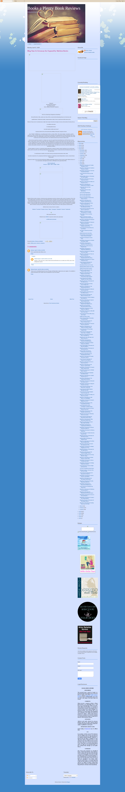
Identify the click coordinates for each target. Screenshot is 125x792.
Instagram (54, 209)
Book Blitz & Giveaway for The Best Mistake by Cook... (86, 206)
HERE (47, 216)
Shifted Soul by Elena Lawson (86, 268)
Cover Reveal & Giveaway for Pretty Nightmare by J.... (86, 263)
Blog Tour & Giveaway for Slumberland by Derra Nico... (86, 257)
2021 (80, 147)
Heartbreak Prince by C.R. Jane (86, 264)
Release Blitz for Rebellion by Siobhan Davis (86, 439)
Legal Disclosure (37, 44)
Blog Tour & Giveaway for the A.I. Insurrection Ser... (86, 362)
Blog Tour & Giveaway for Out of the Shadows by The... (86, 444)
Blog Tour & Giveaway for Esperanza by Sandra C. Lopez (87, 185)
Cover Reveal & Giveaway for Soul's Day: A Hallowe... (86, 332)
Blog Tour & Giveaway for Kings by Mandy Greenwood (87, 223)
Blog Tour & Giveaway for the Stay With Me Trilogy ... (87, 455)
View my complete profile (89, 52)
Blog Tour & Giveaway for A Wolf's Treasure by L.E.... (87, 376)
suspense (43, 243)
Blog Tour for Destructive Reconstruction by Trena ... (86, 306)
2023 (80, 143)
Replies (33, 256)
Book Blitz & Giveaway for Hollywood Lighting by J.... (86, 249)
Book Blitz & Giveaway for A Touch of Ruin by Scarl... (87, 260)
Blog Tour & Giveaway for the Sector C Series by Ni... (86, 365)
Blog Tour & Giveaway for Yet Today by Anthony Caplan (86, 327)
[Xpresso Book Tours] (88, 597)
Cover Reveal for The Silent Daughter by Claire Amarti (86, 279)
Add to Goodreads (51, 163)
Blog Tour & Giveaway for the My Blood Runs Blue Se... (86, 482)
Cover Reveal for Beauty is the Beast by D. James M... (86, 387)
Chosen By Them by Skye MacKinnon (85, 188)
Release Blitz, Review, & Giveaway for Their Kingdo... (87, 177)
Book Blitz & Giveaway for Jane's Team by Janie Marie (87, 476)
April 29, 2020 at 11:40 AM (43, 269)
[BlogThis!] (47, 241)
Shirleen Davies (37, 258)
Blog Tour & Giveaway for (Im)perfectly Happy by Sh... (86, 303)
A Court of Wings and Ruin (86, 104)
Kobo (58, 164)
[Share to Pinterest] (51, 241)
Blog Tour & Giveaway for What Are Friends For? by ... (87, 182)
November (82, 151)
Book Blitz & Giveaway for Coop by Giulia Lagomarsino (87, 368)
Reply (32, 253)
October (82, 153)
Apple (49, 164)
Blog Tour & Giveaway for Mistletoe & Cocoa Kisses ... (87, 490)
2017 (80, 514)
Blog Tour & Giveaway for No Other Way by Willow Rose (87, 442)
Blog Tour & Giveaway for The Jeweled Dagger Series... (86, 453)
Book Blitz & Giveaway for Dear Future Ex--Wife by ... (86, 309)
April (81, 163)
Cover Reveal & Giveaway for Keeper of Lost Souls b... (86, 360)
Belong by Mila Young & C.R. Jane (87, 266)
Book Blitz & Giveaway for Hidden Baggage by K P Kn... (87, 447)
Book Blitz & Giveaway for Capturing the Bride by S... (86, 425)
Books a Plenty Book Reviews (53, 8)
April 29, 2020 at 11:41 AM (46, 258)
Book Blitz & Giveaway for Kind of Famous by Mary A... (87, 428)
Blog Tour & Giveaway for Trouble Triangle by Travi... (87, 166)
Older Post (72, 299)
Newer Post (31, 299)
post (35, 243)
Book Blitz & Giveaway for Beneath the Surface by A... (87, 381)
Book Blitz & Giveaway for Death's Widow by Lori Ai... (87, 401)
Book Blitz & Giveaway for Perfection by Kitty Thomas (86, 276)
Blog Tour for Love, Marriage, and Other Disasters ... (86, 338)
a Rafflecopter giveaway (51, 219)
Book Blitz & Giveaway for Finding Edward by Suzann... (87, 463)
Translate (73, 777)
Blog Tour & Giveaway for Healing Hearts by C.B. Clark (87, 503)
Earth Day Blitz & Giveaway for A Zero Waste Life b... (86, 292)
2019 (80, 511)
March (81, 506)
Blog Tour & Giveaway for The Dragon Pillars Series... (86, 271)
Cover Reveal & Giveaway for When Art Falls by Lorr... (86, 295)
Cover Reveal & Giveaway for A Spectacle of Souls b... (86, 473)
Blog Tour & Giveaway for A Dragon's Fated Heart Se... (86, 201)
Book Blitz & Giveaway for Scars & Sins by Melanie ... (87, 495)
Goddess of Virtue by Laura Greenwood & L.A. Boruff (85, 212)
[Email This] (46, 241)
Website (34, 209)
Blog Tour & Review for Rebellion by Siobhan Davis (86, 373)
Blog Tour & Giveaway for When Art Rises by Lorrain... (87, 395)
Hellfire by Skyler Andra (85, 316)
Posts (29, 775)
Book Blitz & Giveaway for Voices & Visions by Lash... (87, 461)
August (81, 157)
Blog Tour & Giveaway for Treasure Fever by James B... (87, 324)
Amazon (45, 164)
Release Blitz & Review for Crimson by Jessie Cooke (86, 351)
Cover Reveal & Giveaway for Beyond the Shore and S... (86, 417)
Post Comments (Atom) (54, 303)
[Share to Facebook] (50, 241)
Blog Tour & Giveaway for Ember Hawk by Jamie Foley (86, 458)
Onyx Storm (83, 98)
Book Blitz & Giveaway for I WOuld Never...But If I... (87, 371)
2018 (80, 513)
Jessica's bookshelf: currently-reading (89, 87)
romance (38, 243)
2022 (80, 145)
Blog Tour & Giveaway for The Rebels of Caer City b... (86, 273)
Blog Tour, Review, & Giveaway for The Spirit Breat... (87, 450)
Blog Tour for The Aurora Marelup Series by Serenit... (87, 414)
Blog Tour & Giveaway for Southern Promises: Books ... (87, 168)
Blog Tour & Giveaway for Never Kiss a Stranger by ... (86, 335)
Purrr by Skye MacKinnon (85, 195)
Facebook (39, 209)
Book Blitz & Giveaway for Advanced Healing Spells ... (86, 341)
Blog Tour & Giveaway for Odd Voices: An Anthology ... (86, 398)
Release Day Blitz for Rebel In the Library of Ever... (87, 198)
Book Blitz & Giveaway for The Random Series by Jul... (86, 412)
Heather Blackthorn (82, 95)
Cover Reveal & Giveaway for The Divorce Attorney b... (87, 209)
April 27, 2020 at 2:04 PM (40, 250)
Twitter (49, 209)
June (81, 160)
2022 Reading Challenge (86, 129)
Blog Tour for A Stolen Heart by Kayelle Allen (86, 246)
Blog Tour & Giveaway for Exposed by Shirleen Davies (87, 220)
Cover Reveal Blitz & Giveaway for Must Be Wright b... (87, 346)
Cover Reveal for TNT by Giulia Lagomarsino (86, 330)
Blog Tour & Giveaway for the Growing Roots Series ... (86, 354)
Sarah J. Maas (84, 105)
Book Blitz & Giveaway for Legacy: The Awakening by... (87, 498)
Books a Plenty (89, 50)
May (81, 162)
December (82, 150)
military (32, 243)
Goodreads (68, 209)
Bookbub (59, 209)
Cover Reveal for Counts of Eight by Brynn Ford (86, 466)
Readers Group (44, 209)
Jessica (84, 131)
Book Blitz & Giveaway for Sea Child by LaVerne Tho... (86, 225)
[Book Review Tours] (87, 573)
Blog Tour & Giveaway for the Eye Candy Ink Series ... (87, 179)
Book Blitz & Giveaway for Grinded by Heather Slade (87, 241)
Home (30, 44)
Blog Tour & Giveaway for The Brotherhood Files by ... (86, 287)
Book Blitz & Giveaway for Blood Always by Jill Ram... (86, 343)
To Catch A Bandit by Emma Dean (87, 468)
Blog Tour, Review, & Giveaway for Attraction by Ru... (87, 349)
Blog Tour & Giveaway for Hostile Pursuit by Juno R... (86, 357)
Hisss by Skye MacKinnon (85, 194)
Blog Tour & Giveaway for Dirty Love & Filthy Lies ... (86, 284)
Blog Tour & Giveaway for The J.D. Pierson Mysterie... (87, 254)
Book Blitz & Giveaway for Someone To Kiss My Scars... (86, 244)
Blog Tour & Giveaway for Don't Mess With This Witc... (86, 422)
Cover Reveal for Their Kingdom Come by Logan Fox (86, 392)
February (82, 507)
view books (93, 136)
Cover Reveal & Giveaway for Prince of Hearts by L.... (86, 321)
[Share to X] (48, 241)
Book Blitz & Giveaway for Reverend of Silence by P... (86, 484)
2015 (80, 518)
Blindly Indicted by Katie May (86, 233)
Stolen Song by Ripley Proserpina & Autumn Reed (87, 319)
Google (54, 164)
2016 (80, 516)
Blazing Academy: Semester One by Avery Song (87, 471)
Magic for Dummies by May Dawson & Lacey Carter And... (86, 217)
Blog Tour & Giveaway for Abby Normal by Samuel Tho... (86, 420)
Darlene (32, 250)
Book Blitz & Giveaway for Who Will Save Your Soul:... (87, 311)
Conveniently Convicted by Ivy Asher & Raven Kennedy (86, 235)
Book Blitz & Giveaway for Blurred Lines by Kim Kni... (87, 290)
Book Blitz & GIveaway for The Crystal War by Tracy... (86, 403)
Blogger (68, 782)
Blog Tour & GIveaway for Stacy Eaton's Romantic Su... (86, 204)
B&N (52, 164)
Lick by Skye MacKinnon (85, 192)
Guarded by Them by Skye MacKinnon (85, 190)
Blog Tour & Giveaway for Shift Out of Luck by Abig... (87, 252)
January (82, 509)
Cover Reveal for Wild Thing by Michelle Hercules (86, 390)
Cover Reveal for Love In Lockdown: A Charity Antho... (86, 406)
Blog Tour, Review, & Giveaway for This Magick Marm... (87, 501)
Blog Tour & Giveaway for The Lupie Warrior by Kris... (86, 379)
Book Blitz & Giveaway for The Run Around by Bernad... (87, 171)
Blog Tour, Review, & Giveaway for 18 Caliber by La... (87, 281)
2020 (80, 148)
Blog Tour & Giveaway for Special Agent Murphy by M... (87, 301)
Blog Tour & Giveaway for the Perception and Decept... (86, 479)
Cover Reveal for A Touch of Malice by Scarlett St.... (87, 298)
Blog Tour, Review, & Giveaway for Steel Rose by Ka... (87, 436)
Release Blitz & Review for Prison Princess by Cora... (87, 409)
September (82, 155)
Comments (30, 777)
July (81, 158)
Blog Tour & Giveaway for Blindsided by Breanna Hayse (86, 492)
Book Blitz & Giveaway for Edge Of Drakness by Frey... (87, 384)
